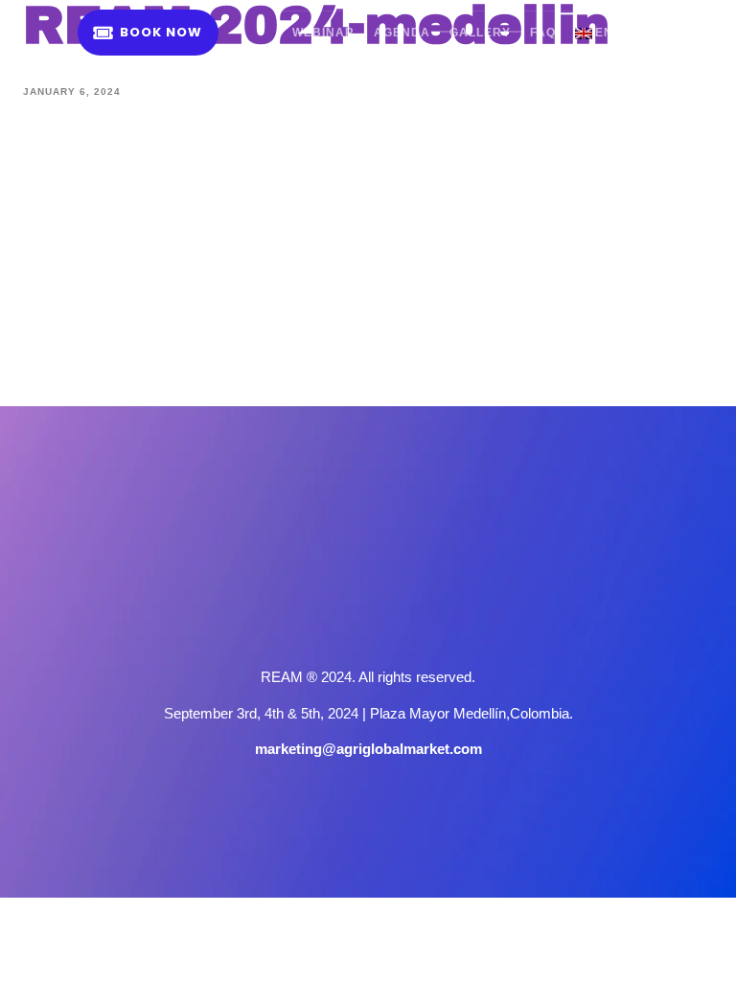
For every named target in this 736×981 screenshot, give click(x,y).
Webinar (323, 32)
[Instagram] (368, 621)
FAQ (543, 32)
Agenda (402, 32)
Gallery (480, 32)
